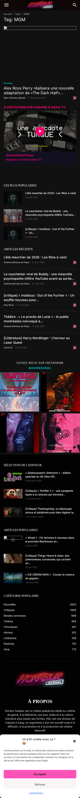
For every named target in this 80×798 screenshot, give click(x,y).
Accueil (8, 14)
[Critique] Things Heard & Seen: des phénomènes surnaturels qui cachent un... (48, 559)
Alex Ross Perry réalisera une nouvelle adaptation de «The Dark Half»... (39, 90)
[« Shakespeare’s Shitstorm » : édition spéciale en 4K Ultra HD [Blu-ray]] (13, 476)
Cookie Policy (36, 792)
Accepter (40, 774)
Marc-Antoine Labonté (14, 97)
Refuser (40, 784)
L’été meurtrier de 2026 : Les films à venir (50, 193)
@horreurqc (40, 368)
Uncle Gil (8, 347)
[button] (74, 741)
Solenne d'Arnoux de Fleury (16, 262)
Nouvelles (8, 83)
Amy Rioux (9, 305)
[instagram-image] (19, 392)
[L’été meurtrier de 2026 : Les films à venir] (13, 197)
